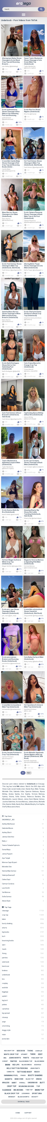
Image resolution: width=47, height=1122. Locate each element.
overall (22, 1083)
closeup (23, 1017)
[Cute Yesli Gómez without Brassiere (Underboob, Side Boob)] (12, 395)
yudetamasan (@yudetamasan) (7, 118)
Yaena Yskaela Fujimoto (23, 845)
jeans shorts (15, 1058)
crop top (23, 915)
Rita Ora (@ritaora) (30, 114)
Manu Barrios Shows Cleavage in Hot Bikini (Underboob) (10, 214)
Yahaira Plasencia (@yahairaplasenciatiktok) (32, 221)
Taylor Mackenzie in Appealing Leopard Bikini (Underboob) (11, 463)
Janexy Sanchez (23, 837)
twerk (23, 949)
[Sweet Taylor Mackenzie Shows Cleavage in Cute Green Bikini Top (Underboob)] (34, 40)
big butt (23, 1000)
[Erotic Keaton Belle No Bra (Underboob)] (12, 492)
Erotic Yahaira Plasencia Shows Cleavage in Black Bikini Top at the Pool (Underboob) (33, 215)
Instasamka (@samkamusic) (11, 709)
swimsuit (11, 1097)
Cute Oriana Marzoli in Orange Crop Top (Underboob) (32, 365)
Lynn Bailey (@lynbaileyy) (10, 66)
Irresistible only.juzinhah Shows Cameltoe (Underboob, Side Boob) (33, 611)
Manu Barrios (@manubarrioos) (7, 219)
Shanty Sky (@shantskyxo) (32, 518)
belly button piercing (17, 1068)
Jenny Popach (23, 854)
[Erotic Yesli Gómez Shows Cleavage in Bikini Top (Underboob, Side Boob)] (12, 246)
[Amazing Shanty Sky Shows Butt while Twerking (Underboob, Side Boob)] (34, 492)
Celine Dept (23, 879)
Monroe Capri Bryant (23, 862)
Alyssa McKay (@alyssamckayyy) (30, 418)
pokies (23, 1004)
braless (23, 970)
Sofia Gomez (23, 896)
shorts (23, 928)
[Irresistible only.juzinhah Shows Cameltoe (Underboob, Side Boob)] (34, 592)
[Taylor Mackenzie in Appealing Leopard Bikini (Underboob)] (12, 443)
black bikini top (25, 1061)
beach (37, 1072)
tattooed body (24, 1072)
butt (23, 936)
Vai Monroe (23, 892)
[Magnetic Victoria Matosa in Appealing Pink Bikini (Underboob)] (34, 542)
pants (26, 1058)
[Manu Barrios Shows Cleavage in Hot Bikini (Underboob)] (12, 195)
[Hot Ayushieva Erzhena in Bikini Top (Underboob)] (34, 687)
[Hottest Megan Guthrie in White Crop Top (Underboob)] (12, 542)
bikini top (39, 1090)
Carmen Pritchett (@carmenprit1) (8, 757)
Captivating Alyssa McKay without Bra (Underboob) (33, 414)
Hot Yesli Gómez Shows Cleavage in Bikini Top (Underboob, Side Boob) (33, 163)
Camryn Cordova (23, 884)
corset (5, 1061)
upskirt (23, 996)
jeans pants (35, 1068)
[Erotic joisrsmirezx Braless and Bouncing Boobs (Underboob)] (12, 639)
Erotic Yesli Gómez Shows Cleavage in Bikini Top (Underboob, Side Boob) (12, 266)
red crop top (9, 1051)
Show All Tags (23, 1101)
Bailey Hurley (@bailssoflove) (33, 661)
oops (23, 1034)
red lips (15, 1065)
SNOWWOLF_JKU (23, 820)
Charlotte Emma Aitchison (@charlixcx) (32, 318)
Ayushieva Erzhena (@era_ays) (30, 710)
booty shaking (23, 923)
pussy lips (23, 1039)
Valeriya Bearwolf (23, 875)
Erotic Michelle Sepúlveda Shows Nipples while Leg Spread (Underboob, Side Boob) (33, 755)
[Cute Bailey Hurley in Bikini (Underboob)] (34, 639)
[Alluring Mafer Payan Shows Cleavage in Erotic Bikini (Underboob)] (34, 246)
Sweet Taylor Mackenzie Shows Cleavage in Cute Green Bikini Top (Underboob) (33, 61)
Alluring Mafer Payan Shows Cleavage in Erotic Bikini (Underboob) (33, 266)
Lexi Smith (23, 888)
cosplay (23, 983)
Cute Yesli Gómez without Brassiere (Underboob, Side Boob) (11, 415)
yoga (23, 1022)
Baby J (23, 841)
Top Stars (8, 816)
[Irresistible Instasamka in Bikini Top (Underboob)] (12, 687)
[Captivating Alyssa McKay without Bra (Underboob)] (34, 395)
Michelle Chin (23, 867)
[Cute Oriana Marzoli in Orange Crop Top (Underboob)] (34, 345)
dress (39, 1079)
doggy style (23, 1030)
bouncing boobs (23, 940)
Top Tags (7, 907)
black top (30, 1079)
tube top (29, 1090)
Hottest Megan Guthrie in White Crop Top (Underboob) (11, 562)
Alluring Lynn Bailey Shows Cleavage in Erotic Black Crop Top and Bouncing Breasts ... (12, 61)
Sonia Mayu (23, 849)
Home (18, 1113)
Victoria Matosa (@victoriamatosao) (30, 567)
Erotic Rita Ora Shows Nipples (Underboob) (32, 110)
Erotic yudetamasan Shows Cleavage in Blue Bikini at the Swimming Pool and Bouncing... (11, 112)
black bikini (39, 1061)
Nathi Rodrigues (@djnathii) (11, 371)
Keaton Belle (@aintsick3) (10, 514)
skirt (23, 945)
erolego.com (21, 1118)
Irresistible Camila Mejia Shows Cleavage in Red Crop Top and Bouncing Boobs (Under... (11, 164)
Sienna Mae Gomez (23, 871)
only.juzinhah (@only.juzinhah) (33, 615)
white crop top (11, 1054)
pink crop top (37, 1058)
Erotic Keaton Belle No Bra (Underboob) (10, 511)
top (38, 1086)
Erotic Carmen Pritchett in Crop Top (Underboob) (12, 753)
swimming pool (11, 1075)
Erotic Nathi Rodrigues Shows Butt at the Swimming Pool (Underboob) (10, 366)
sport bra (37, 1093)
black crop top (12, 1093)
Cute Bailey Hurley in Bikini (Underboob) (33, 658)
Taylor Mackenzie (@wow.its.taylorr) (30, 67)
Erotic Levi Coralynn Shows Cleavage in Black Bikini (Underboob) (33, 463)
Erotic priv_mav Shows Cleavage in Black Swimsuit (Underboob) (10, 611)
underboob (23, 975)
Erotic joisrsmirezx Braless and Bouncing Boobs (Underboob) (10, 659)
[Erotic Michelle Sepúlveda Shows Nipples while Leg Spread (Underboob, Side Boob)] (34, 735)
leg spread (23, 1013)
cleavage (23, 911)
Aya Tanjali (23, 858)
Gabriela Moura (23, 828)
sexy (40, 1054)
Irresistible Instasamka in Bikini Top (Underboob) (11, 706)
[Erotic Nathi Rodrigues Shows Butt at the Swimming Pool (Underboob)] (12, 345)
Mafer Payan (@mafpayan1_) (33, 270)
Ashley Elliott (23, 832)
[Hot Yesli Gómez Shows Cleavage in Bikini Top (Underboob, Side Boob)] (34, 143)
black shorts (23, 1097)
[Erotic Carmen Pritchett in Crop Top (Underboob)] (12, 735)
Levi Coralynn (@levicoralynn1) (33, 467)
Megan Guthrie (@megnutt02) (11, 566)
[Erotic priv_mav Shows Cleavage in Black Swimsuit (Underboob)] (12, 592)
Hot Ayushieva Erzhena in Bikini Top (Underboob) (33, 706)
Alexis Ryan (23, 901)
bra (23, 979)
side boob (23, 962)
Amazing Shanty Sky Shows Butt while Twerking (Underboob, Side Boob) (32, 513)
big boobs (23, 932)
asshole (23, 987)
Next (28, 773)
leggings (23, 992)
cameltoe (23, 1009)
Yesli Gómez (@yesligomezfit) (34, 167)
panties (23, 958)
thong (23, 953)
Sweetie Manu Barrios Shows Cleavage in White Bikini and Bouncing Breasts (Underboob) (11, 314)
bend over (23, 966)
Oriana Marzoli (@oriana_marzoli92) (30, 370)
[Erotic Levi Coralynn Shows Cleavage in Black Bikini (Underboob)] (34, 443)
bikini (23, 919)
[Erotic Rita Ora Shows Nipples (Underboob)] (34, 92)
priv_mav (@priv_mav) (9, 615)
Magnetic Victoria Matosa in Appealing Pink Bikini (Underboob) (33, 562)
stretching (23, 1026)
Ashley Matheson (23, 824)
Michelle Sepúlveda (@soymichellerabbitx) (31, 761)
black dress (27, 1065)
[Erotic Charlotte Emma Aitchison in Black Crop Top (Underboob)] (34, 294)
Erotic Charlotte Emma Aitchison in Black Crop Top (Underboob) (32, 314)
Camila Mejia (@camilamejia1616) (8, 170)
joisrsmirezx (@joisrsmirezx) (11, 663)
